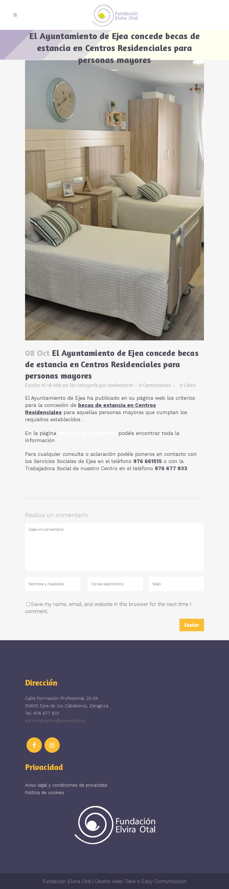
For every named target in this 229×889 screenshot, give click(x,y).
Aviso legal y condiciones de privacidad (66, 785)
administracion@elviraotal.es (55, 720)
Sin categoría (83, 385)
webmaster (120, 385)
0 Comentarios (155, 385)
